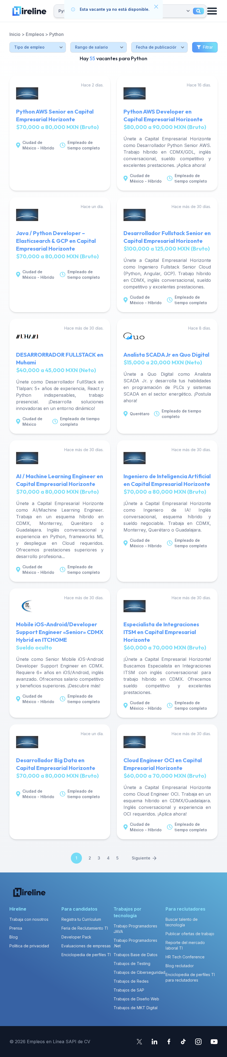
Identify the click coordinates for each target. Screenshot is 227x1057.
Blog (13, 937)
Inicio (14, 34)
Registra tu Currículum (81, 919)
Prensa (15, 928)
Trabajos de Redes (131, 981)
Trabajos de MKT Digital (136, 1007)
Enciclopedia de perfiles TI (86, 954)
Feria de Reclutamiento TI (84, 928)
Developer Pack (76, 937)
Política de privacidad (29, 945)
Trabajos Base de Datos (136, 954)
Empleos (35, 34)
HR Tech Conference (185, 957)
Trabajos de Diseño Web (136, 998)
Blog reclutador (180, 965)
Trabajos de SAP (129, 990)
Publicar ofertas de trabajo (190, 933)
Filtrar (208, 47)
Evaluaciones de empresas (86, 945)
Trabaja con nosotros (28, 919)
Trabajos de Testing (132, 963)
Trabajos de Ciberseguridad (139, 972)
